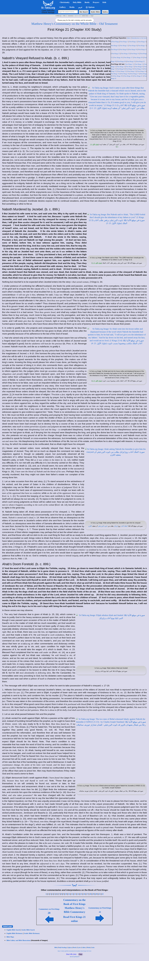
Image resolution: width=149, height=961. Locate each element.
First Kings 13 (125, 53)
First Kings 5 (124, 45)
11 (69, 894)
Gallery (105, 12)
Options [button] (91, 7)
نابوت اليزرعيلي (102, 526)
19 (93, 894)
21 (99, 894)
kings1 (92, 15)
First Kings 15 (115, 74)
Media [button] (71, 7)
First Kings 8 (114, 49)
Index (128, 38)
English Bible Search (13, 930)
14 (78, 894)
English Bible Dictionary (15, 933)
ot (79, 15)
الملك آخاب (124, 526)
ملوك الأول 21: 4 (97, 381)
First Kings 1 (124, 41)
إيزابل (116, 526)
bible (64, 15)
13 (75, 894)
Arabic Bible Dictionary (32, 933)
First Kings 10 (133, 49)
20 (96, 894)
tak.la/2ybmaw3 (74, 956)
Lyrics (79, 947)
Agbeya (70, 947)
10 (66, 894)
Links (93, 947)
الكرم (90, 526)
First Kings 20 (121, 61)
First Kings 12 (116, 53)
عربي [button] (80, 7)
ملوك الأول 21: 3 (97, 263)
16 (84, 894)
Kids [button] (104, 2)
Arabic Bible (95, 12)
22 (103, 894)
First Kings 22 (140, 61)
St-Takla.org (58, 15)
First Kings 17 (128, 57)
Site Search (84, 12)
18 (90, 894)
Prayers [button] (96, 2)
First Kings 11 (142, 49)
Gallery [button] (62, 7)
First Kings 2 (133, 41)
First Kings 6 (133, 45)
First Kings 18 (138, 57)
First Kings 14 (135, 53)
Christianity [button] (65, 2)
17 (87, 894)
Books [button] (87, 2)
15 (81, 894)
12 (72, 894)
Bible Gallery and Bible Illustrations (18, 940)
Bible (55, 947)
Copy (80, 954)
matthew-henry (85, 15)
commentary (70, 15)
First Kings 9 (123, 49)
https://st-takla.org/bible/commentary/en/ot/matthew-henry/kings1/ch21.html (74, 951)
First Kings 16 (118, 57)
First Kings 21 (131, 61)
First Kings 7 (142, 45)
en (75, 15)
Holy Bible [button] (77, 2)
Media (88, 947)
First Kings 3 (142, 41)
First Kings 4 (115, 45)
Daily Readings (62, 947)
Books (74, 947)
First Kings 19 (118, 76)
